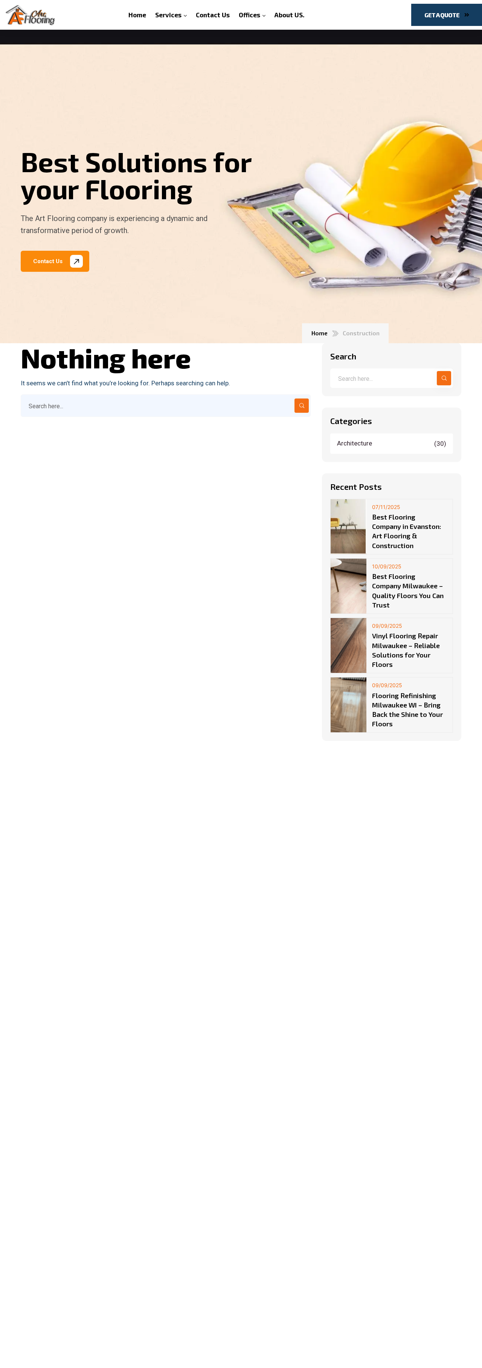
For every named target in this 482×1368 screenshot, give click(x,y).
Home (319, 332)
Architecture (392, 443)
